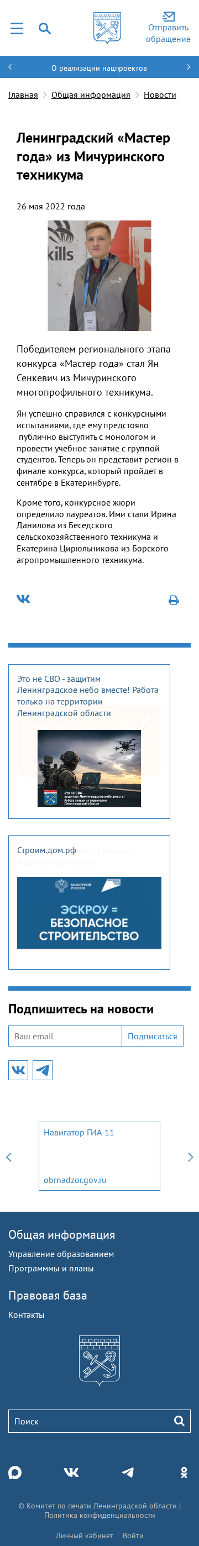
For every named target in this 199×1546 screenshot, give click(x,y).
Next (190, 1156)
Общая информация (90, 94)
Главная (23, 94)
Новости (160, 94)
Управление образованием (61, 1253)
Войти (133, 1535)
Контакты (26, 1314)
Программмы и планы (51, 1268)
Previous (8, 1156)
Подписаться (152, 1036)
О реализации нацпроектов (99, 68)
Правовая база (47, 1295)
